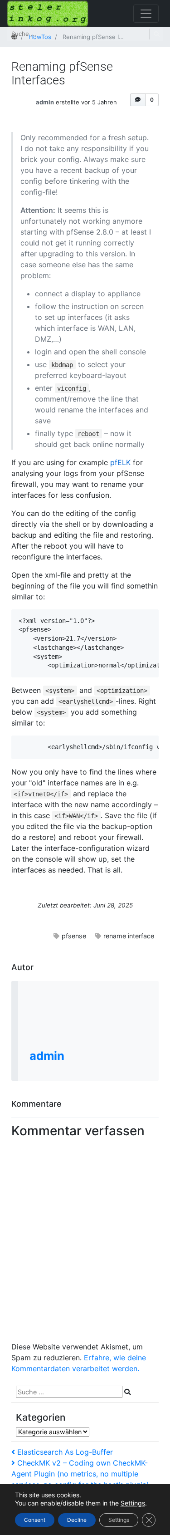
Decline (77, 1519)
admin (45, 101)
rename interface (128, 936)
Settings (133, 1503)
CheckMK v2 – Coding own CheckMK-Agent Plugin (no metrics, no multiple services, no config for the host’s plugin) (80, 1473)
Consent (34, 1519)
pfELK (120, 462)
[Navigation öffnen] (146, 14)
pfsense (74, 936)
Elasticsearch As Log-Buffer (65, 1452)
